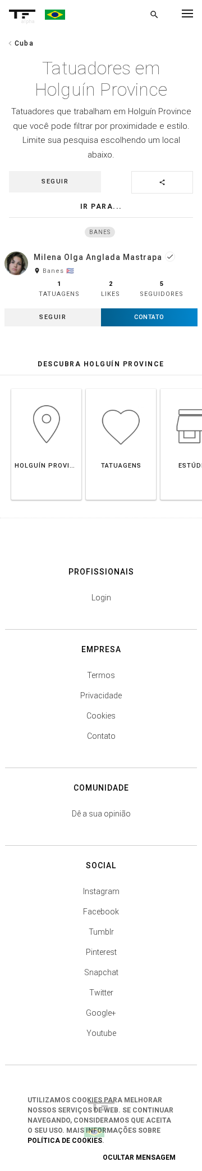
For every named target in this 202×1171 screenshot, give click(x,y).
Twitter (101, 992)
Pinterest (101, 952)
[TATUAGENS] (121, 388)
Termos (101, 675)
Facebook (101, 911)
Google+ (101, 1012)
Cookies (101, 715)
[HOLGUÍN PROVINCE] (46, 388)
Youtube (101, 1033)
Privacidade (101, 695)
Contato (101, 736)
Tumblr (101, 931)
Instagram (101, 891)
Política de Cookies (64, 1141)
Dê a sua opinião (101, 813)
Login (101, 597)
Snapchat (101, 972)
